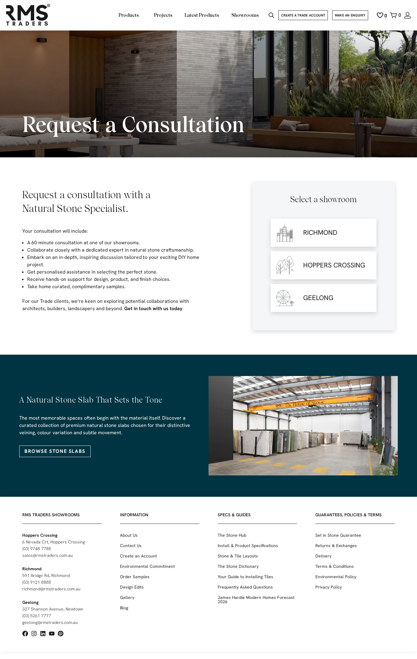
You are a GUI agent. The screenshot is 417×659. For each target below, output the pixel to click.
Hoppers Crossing (39, 535)
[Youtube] (52, 633)
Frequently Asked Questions (245, 587)
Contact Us (131, 545)
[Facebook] (25, 633)
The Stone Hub (232, 535)
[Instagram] (34, 633)
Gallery (127, 597)
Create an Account (138, 556)
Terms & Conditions (334, 566)
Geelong (30, 602)
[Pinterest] (60, 633)
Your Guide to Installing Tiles (245, 576)
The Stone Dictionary (238, 566)
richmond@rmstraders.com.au (51, 589)
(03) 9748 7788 (36, 548)
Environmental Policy (335, 576)
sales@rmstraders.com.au (47, 555)
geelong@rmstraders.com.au (50, 622)
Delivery (323, 556)
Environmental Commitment (147, 566)
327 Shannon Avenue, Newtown (52, 609)
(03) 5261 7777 (36, 615)
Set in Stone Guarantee (338, 535)
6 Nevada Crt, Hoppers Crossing (53, 542)
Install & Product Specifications (248, 545)
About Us (129, 535)
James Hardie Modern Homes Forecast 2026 (256, 599)
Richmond (32, 568)
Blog (124, 608)
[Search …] (271, 16)
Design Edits (132, 587)
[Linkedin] (43, 633)
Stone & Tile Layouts (238, 556)
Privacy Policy (328, 587)
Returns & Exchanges (336, 545)
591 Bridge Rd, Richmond (46, 575)
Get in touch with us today (153, 308)
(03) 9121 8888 (36, 582)
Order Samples (135, 576)
